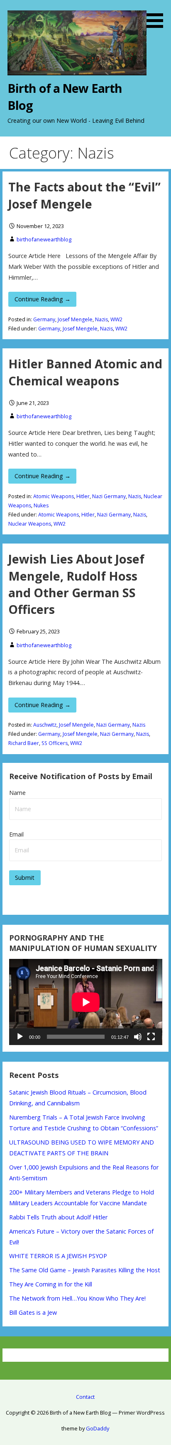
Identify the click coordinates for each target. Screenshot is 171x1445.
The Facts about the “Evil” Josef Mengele (84, 195)
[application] (85, 1002)
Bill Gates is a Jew (33, 1312)
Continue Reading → (43, 299)
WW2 (116, 319)
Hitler (83, 496)
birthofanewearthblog (44, 239)
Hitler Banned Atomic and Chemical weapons (85, 371)
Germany (44, 319)
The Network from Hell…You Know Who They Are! (77, 1298)
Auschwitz (44, 724)
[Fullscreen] (151, 1037)
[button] (157, 15)
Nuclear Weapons (29, 523)
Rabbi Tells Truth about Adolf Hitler (58, 1217)
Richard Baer (23, 743)
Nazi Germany (109, 496)
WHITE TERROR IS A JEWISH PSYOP (58, 1256)
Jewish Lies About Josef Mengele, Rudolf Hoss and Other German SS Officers (76, 584)
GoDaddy (97, 1428)
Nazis (101, 319)
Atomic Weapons (53, 496)
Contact (85, 1396)
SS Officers (55, 743)
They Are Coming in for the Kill (50, 1284)
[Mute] (138, 1037)
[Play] (20, 1037)
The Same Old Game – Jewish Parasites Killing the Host (84, 1270)
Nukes (41, 505)
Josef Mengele (75, 319)
